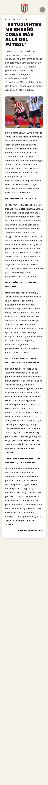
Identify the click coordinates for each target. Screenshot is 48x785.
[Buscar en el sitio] (42, 9)
